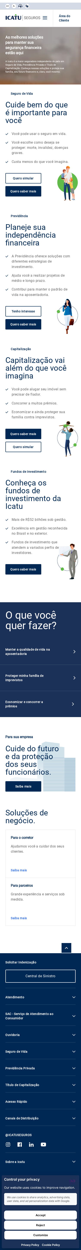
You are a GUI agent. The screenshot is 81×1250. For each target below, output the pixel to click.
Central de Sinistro (40, 976)
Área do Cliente (64, 18)
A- (14, 6)
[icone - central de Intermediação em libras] (20, 6)
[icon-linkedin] (31, 1146)
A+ (7, 6)
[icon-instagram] (8, 1146)
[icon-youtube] (43, 1146)
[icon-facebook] (19, 1146)
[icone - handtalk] (27, 6)
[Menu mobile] (45, 18)
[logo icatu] (23, 18)
